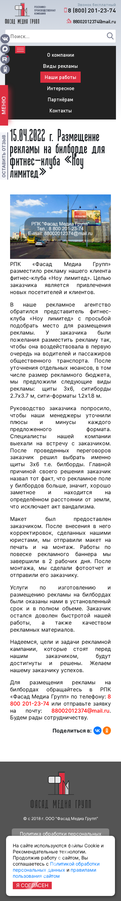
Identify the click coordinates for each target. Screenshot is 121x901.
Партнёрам (60, 99)
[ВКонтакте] (97, 730)
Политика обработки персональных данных (61, 835)
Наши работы (60, 77)
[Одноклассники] (107, 730)
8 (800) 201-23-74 (92, 10)
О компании (60, 55)
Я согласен (32, 885)
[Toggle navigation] (20, 49)
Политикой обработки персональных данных (56, 867)
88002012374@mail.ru (94, 21)
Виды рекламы (60, 66)
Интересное (60, 88)
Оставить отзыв (3, 156)
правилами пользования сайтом (54, 873)
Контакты (60, 110)
